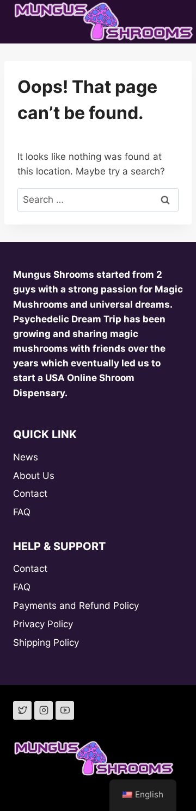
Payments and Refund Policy (76, 605)
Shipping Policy (46, 642)
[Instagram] (43, 710)
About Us (33, 475)
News (25, 457)
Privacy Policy (43, 624)
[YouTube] (65, 710)
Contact (30, 493)
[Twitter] (22, 710)
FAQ (21, 512)
